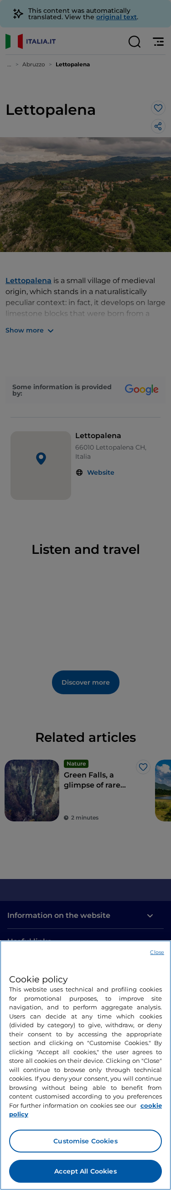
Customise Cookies (85, 1141)
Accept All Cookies (85, 1171)
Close (157, 952)
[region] (85, 1065)
